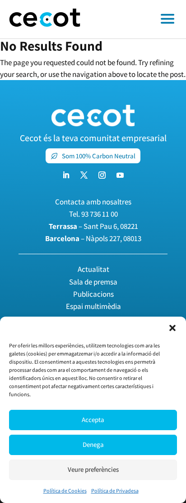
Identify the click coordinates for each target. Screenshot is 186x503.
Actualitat (93, 269)
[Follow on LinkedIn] (66, 175)
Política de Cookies (65, 490)
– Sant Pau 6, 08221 (93, 226)
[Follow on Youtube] (120, 175)
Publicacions (93, 294)
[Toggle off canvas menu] (137, 19)
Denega (93, 444)
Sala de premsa (93, 282)
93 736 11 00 (99, 214)
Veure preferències (93, 469)
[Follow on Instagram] (102, 175)
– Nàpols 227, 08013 (93, 238)
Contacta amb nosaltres (93, 202)
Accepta (93, 419)
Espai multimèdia (93, 306)
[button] (172, 327)
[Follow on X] (84, 175)
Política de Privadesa (115, 490)
